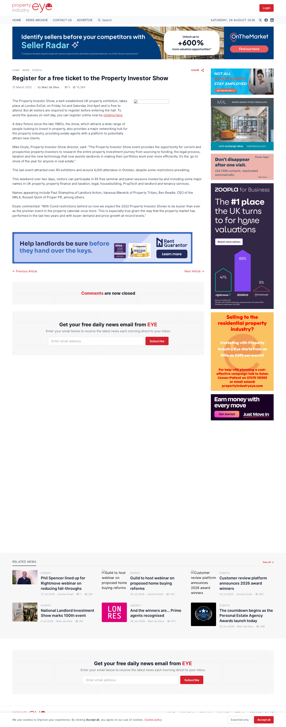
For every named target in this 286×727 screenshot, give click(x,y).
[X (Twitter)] (260, 20)
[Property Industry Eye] (32, 8)
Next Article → (194, 271)
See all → (268, 562)
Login (266, 8)
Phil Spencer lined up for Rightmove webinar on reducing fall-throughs (63, 583)
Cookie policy (153, 719)
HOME (16, 20)
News (26, 70)
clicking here (112, 115)
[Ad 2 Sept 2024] (242, 351)
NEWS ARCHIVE (37, 20)
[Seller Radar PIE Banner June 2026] (143, 43)
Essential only (240, 719)
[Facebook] (266, 20)
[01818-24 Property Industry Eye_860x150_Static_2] (108, 247)
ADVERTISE (85, 20)
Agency (135, 605)
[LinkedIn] (272, 20)
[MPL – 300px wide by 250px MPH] (242, 124)
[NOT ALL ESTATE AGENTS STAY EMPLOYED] (242, 81)
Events (37, 70)
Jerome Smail (64, 594)
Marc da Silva (50, 87)
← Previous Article (24, 271)
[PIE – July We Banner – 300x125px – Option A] (242, 407)
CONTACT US (62, 20)
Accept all (263, 719)
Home (16, 70)
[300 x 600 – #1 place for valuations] (242, 246)
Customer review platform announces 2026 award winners (243, 583)
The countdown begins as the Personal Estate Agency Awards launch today (246, 615)
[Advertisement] (242, 483)
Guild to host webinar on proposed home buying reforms (152, 583)
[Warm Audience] (242, 167)
